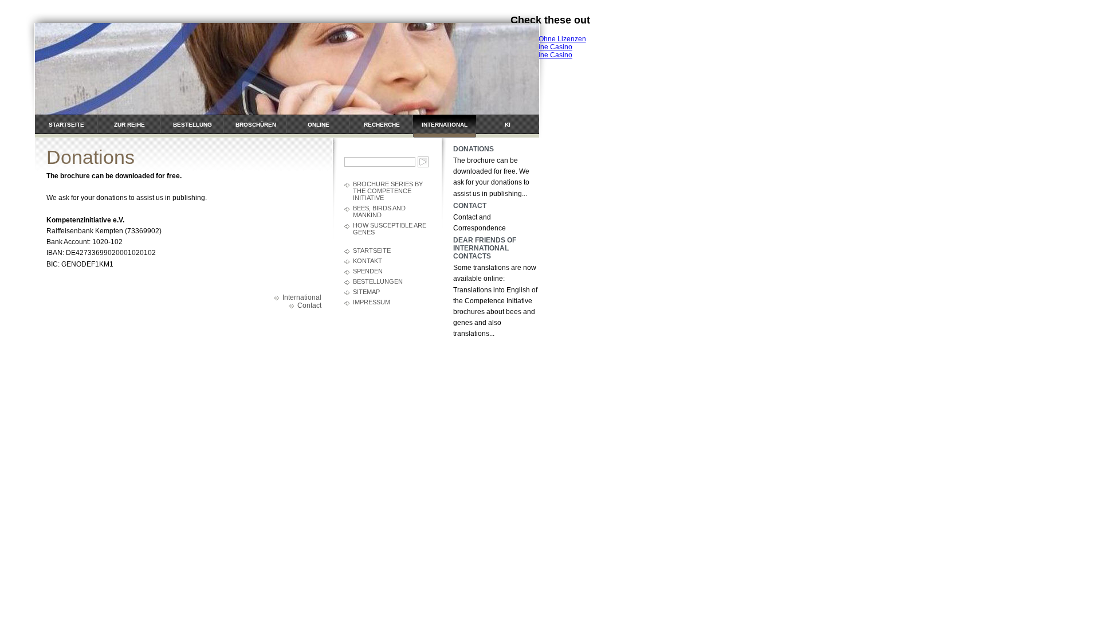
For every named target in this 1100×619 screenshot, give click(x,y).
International (444, 125)
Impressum (371, 302)
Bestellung (192, 125)
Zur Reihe (129, 125)
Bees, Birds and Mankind (379, 211)
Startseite (66, 125)
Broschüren (255, 125)
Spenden (368, 271)
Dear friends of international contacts (484, 248)
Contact (309, 305)
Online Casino (550, 47)
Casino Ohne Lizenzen (550, 39)
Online (318, 125)
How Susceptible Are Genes (389, 229)
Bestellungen (378, 281)
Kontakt (367, 260)
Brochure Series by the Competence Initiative (388, 191)
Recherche (382, 125)
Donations (473, 149)
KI (507, 125)
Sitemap (366, 291)
